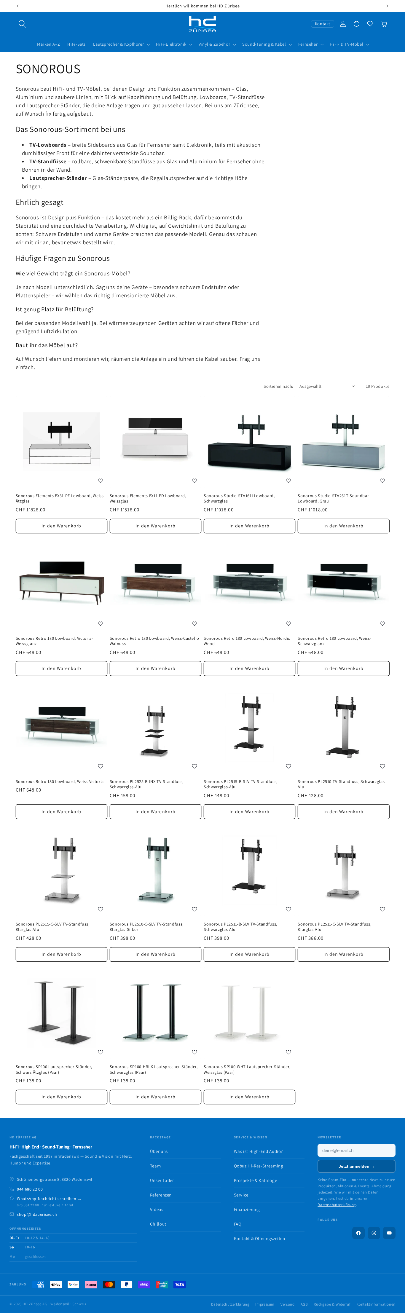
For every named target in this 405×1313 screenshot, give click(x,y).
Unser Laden (162, 1180)
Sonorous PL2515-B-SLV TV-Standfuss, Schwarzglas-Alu (241, 783)
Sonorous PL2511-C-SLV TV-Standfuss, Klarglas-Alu (334, 926)
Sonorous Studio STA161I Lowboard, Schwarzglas (239, 498)
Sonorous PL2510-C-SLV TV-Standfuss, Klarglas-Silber (147, 926)
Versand (287, 1304)
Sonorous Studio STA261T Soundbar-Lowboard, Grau (334, 498)
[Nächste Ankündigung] (387, 6)
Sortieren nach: (278, 386)
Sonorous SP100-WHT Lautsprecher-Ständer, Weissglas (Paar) (247, 1069)
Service (241, 1195)
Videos (156, 1209)
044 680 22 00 (30, 1189)
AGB (304, 1304)
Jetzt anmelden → (357, 1166)
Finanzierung (247, 1209)
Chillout (158, 1224)
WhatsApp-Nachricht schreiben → (49, 1198)
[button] (22, 24)
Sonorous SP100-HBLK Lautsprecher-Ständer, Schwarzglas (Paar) (154, 1069)
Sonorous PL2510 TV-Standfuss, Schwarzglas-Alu (342, 783)
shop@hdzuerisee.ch (37, 1214)
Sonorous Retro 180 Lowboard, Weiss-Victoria (60, 781)
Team (155, 1166)
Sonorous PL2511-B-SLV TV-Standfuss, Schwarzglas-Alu (240, 926)
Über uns (159, 1151)
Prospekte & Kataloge (255, 1180)
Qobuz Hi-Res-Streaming (258, 1166)
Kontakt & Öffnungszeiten (259, 1238)
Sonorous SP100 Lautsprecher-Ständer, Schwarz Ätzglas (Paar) (54, 1069)
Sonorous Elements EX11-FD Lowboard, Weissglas (148, 498)
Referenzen (161, 1195)
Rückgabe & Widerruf (332, 1304)
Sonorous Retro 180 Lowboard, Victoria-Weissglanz (54, 641)
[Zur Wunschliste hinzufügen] (100, 481)
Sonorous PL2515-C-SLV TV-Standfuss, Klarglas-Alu (53, 926)
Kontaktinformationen (376, 1304)
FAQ (238, 1224)
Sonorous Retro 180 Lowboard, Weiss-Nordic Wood (247, 641)
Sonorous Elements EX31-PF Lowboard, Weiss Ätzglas (60, 498)
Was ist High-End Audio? (258, 1151)
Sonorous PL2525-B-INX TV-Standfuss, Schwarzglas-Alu (147, 783)
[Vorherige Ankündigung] (17, 6)
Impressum (265, 1304)
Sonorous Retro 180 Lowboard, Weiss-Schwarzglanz (334, 641)
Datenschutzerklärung (337, 1204)
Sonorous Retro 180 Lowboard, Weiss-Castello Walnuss (154, 641)
